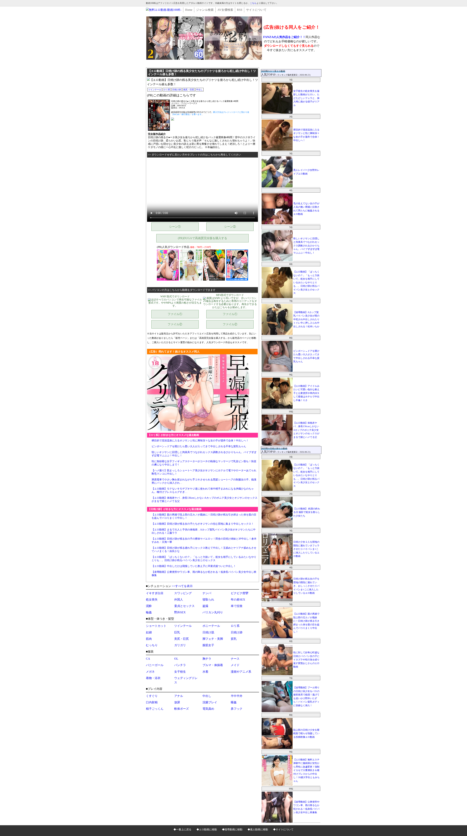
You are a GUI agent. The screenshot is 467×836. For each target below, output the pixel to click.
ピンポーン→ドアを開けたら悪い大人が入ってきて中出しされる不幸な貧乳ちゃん (199, 446)
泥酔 (149, 605)
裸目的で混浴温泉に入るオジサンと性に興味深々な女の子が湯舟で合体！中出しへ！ (200, 440)
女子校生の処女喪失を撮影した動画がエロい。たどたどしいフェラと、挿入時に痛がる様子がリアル (306, 98)
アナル (178, 695)
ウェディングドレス (186, 680)
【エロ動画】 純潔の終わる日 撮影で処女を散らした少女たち (306, 512)
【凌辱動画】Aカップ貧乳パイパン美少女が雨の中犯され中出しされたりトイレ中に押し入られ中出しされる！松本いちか (306, 319)
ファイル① (175, 314)
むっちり (152, 645)
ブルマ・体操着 (212, 665)
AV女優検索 (225, 9)
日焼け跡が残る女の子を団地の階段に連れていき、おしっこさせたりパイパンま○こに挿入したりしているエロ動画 (306, 585)
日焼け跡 (176, 89)
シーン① (175, 226)
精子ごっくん (154, 708)
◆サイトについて (283, 829)
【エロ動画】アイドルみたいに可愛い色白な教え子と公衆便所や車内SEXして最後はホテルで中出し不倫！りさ (306, 393)
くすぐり (152, 695)
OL (176, 658)
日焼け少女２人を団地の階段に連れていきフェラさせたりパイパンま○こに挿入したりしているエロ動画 (306, 548)
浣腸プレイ (209, 702)
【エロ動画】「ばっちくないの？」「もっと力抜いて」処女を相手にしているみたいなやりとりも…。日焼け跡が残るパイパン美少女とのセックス (306, 282)
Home (188, 9)
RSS (239, 9)
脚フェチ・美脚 (212, 638)
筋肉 (149, 638)
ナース (235, 658)
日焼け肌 (208, 632)
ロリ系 (166, 89)
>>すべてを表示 (182, 586)
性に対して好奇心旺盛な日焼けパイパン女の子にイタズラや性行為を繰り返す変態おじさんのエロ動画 (306, 659)
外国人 (178, 599)
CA (148, 658)
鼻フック (236, 708)
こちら (253, 3)
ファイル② (175, 324)
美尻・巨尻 (188, 89)
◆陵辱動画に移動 (232, 829)
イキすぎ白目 (154, 593)
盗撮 (205, 605)
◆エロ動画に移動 (206, 829)
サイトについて (256, 9)
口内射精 (152, 702)
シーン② (230, 226)
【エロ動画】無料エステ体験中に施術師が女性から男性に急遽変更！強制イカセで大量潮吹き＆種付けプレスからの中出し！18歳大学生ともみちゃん (306, 770)
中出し (199, 89)
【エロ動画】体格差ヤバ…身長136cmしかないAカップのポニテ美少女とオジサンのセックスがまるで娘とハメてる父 (306, 429)
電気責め (208, 708)
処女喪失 (152, 599)
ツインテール (154, 89)
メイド (235, 665)
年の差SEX (238, 599)
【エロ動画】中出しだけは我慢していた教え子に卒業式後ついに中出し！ (194, 566)
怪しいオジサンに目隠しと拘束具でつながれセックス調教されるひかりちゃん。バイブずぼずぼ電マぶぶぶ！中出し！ (306, 245)
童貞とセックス (184, 605)
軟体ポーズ (181, 708)
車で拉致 (236, 605)
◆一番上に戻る (182, 829)
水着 (205, 671)
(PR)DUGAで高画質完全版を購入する (202, 238)
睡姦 (234, 702)
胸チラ (206, 658)
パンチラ (180, 665)
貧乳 (234, 638)
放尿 (177, 702)
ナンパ (206, 593)
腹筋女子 (208, 645)
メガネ (150, 671)
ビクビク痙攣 (239, 593)
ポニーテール (211, 625)
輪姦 (149, 612)
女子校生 (180, 671)
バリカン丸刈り (212, 612)
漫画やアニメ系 (241, 671)
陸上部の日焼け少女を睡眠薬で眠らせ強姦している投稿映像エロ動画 (306, 733)
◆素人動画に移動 (258, 829)
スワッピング (183, 593)
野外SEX (180, 612)
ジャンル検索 (205, 9)
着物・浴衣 (153, 678)
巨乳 (177, 632)
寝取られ (208, 599)
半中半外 (236, 695)
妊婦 (149, 632)
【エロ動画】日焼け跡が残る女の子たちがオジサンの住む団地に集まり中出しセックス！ (203, 523)
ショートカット (156, 625)
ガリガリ (180, 645)
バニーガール (154, 665)
